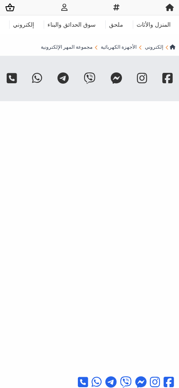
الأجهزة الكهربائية (119, 47)
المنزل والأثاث (154, 24)
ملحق (116, 24)
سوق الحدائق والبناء (71, 24)
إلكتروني (23, 24)
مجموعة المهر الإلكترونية (66, 47)
